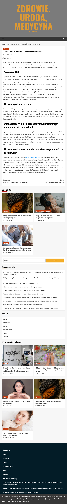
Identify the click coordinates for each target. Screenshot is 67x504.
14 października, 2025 (9, 437)
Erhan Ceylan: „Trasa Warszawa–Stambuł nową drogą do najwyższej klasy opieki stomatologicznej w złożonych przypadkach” (33, 273)
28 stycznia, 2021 (9, 54)
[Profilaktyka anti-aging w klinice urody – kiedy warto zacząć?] (17, 389)
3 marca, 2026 (8, 405)
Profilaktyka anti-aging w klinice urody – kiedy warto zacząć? (21, 283)
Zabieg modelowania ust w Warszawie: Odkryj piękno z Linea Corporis (24, 290)
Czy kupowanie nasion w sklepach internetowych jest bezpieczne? (22, 304)
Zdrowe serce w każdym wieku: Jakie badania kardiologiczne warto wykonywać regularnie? (17, 249)
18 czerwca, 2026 (40, 374)
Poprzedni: (15, 181)
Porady (5, 326)
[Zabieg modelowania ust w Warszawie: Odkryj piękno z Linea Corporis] (17, 421)
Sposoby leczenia (40, 211)
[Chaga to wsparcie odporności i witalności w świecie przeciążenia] (17, 203)
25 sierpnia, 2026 (9, 374)
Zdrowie (6, 49)
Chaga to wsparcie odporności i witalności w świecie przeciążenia (17, 217)
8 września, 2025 (40, 220)
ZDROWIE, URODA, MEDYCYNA (33, 17)
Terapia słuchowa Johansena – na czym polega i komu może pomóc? (48, 217)
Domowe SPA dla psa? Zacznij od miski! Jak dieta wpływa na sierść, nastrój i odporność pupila (30, 301)
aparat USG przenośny (32, 157)
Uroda (5, 333)
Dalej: (54, 181)
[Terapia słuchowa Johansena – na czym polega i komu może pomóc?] (49, 203)
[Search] (64, 39)
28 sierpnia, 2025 (9, 252)
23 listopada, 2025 (9, 220)
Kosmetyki (6, 322)
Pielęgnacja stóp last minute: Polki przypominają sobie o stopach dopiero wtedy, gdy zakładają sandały (31, 279)
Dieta (5, 319)
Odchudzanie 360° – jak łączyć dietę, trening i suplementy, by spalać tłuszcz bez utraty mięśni (30, 308)
